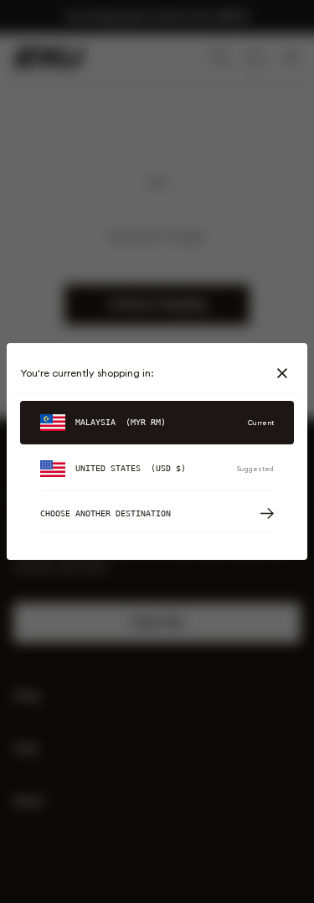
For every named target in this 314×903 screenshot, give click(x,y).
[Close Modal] (285, 373)
